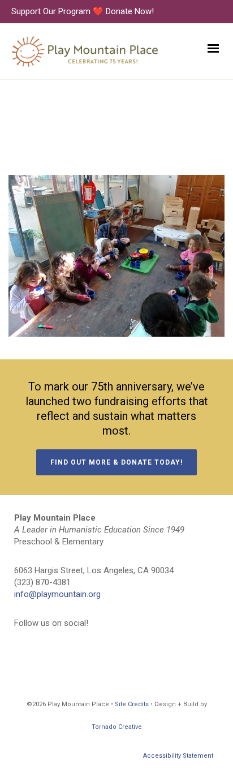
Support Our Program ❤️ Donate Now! (82, 11)
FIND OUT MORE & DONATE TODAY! (116, 462)
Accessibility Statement (178, 755)
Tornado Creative (117, 727)
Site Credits (132, 704)
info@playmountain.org (57, 594)
